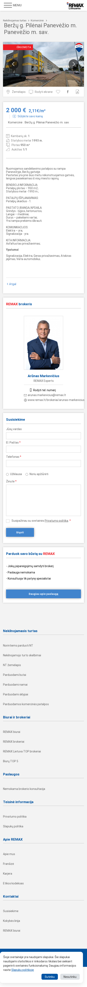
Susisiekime (10, 911)
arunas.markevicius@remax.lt (47, 395)
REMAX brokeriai (13, 741)
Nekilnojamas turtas (15, 20)
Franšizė (8, 863)
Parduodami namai (15, 684)
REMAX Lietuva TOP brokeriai (22, 751)
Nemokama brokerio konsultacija (24, 788)
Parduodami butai (14, 674)
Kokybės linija (11, 920)
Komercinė (37, 20)
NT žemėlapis (12, 665)
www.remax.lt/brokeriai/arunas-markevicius (56, 400)
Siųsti (20, 532)
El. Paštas (13, 442)
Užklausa (16, 474)
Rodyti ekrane (44, 91)
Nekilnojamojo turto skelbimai (22, 655)
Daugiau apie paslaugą (43, 593)
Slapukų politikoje (22, 970)
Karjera (7, 873)
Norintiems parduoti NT (18, 645)
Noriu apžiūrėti (39, 474)
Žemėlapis (18, 91)
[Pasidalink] (68, 92)
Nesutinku (70, 976)
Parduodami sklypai (15, 694)
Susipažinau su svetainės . (41, 520)
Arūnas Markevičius (43, 376)
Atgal (12, 284)
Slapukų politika (13, 826)
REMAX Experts (44, 380)
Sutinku (50, 976)
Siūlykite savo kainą (30, 116)
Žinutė (11, 481)
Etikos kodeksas (13, 883)
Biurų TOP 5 (10, 761)
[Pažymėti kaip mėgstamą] (59, 92)
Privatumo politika (56, 520)
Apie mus (9, 854)
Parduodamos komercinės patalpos (26, 704)
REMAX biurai (11, 731)
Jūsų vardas (14, 429)
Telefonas (13, 456)
